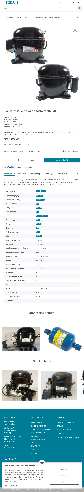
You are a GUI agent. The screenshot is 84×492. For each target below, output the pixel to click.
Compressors (17, 124)
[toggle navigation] (3, 1)
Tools (33, 450)
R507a (43, 191)
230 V (37, 220)
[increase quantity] (37, 160)
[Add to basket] (6, 24)
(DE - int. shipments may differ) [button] (31, 151)
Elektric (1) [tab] (62, 174)
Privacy (15, 485)
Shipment (61, 434)
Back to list (9, 17)
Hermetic (39, 207)
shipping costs (24, 144)
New (37, 232)
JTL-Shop (72, 489)
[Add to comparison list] (75, 29)
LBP (37, 203)
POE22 (38, 224)
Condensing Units (38, 426)
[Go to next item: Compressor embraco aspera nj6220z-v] (77, 17)
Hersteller (35, 454)
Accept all (64, 469)
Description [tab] (9, 174)
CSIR (37, 228)
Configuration (64, 475)
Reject (64, 482)
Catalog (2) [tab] (50, 174)
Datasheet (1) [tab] (35, 174)
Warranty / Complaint (66, 422)
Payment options (64, 430)
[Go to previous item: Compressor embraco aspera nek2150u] (73, 17)
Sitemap (60, 426)
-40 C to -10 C (40, 199)
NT (37, 211)
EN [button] (60, 2)
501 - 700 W (39, 195)
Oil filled (38, 236)
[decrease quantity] (6, 160)
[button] (67, 2)
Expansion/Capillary (42, 216)
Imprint (7, 485)
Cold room (35, 446)
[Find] (79, 8)
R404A (38, 191)
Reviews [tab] (22, 174)
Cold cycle (35, 436)
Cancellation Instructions (68, 438)
